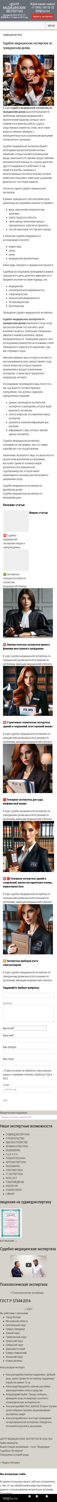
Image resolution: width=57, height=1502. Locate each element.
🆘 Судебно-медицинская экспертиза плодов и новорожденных (14, 541)
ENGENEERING (13, 1150)
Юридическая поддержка (13, 1112)
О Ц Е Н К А (12, 1154)
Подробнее (6, 1493)
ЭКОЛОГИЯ (12, 1185)
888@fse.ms (43, 11)
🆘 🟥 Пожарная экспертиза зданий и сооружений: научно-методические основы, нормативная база (28, 882)
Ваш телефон (9, 1047)
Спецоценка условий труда (14, 1454)
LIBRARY (10, 1193)
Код (10, 1003)
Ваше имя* (8, 1035)
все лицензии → (8, 1240)
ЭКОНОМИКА (13, 1166)
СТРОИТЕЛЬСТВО (15, 1138)
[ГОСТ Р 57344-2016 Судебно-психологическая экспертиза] (28, 1309)
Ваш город (8, 1058)
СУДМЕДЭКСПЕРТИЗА (12, 35)
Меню (51, 25)
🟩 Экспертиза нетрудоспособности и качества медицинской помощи (14, 580)
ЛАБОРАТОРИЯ (13, 1189)
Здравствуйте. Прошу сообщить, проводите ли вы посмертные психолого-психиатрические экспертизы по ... (27, 1398)
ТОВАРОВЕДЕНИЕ (15, 1181)
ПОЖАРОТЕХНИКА (15, 1158)
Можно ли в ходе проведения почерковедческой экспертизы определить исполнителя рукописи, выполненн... (29, 1422)
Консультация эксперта (12, 1367)
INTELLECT (11, 1178)
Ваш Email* (8, 1028)
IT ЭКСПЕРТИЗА (14, 1174)
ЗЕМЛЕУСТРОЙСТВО (16, 1142)
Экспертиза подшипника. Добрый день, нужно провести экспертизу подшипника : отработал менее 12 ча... (30, 1378)
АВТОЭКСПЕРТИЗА (16, 1162)
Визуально (6, 1003)
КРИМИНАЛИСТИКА (17, 1146)
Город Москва (13, 1317)
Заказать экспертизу (43, 16)
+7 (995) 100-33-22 (43, 7)
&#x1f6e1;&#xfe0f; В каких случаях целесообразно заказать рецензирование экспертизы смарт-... (31, 1410)
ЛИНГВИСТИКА (14, 1170)
